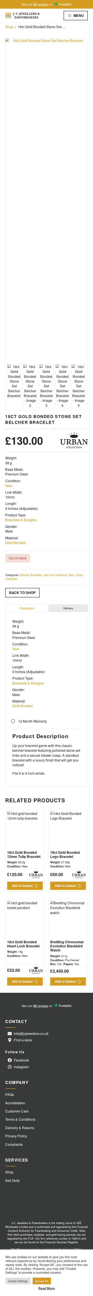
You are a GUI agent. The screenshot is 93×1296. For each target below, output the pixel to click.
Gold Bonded (15, 542)
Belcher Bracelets (31, 575)
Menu (79, 15)
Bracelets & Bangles (21, 519)
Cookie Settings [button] (18, 1281)
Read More (46, 1288)
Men (71, 575)
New (8, 485)
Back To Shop (22, 592)
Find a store (23, 1039)
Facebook (21, 1060)
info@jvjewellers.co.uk (31, 1033)
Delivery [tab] (68, 608)
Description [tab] (27, 608)
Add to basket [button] (22, 885)
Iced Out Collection (55, 575)
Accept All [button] (41, 1281)
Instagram (21, 1066)
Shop (9, 26)
